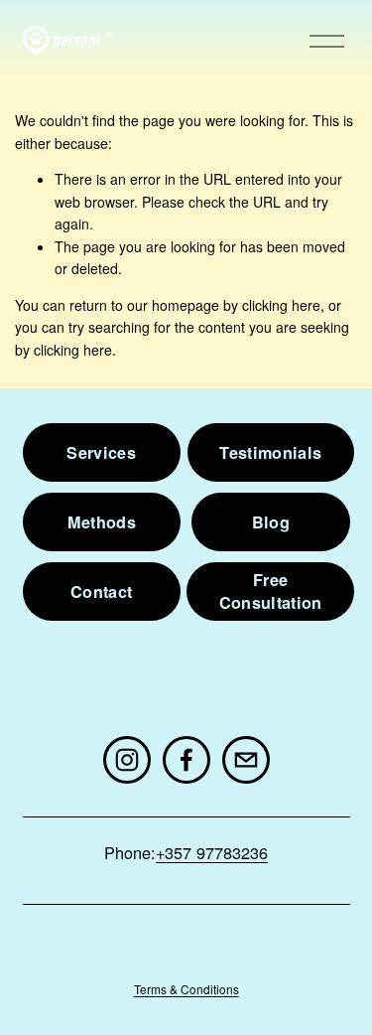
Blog (271, 522)
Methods (101, 522)
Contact (101, 591)
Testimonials (270, 452)
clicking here (281, 305)
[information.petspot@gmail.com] (246, 760)
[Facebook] (186, 760)
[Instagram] (127, 760)
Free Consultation (270, 591)
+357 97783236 (212, 852)
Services (101, 452)
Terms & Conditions (186, 988)
